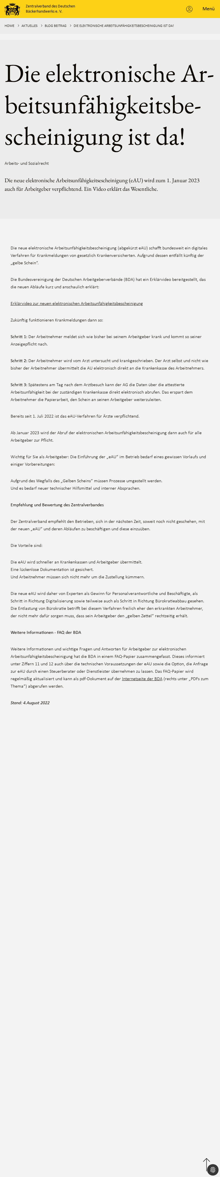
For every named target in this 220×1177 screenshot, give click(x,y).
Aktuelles (29, 26)
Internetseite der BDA (142, 679)
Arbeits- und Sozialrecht (27, 163)
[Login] (189, 9)
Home (9, 26)
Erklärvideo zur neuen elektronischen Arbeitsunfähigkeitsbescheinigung (77, 303)
